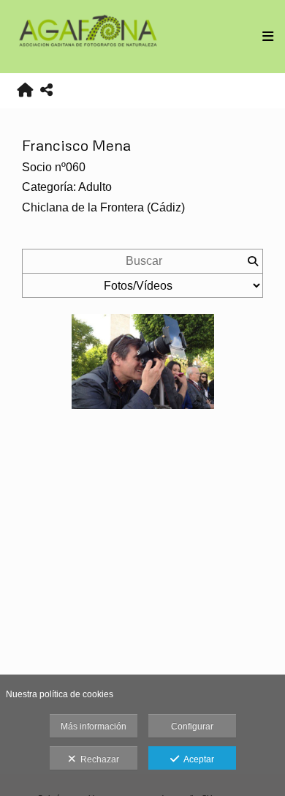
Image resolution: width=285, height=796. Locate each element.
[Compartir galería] (46, 90)
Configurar (192, 726)
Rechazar (97, 759)
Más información (93, 726)
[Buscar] (252, 261)
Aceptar (196, 759)
